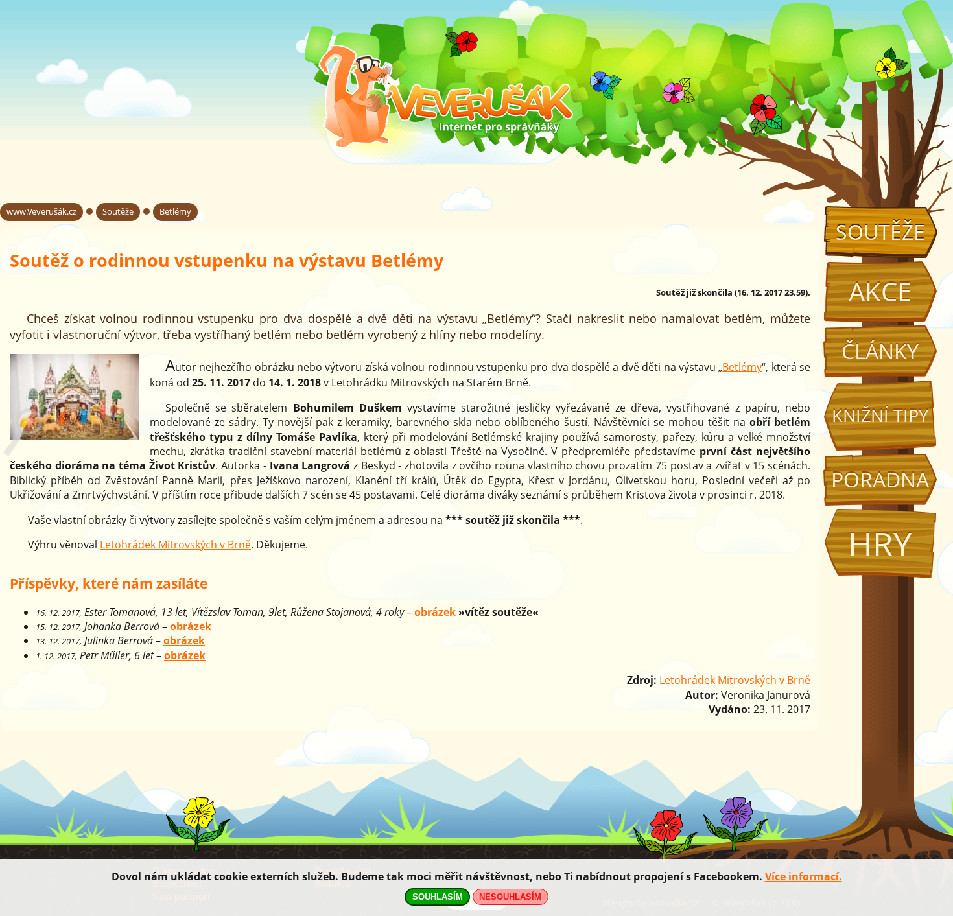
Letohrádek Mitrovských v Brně (175, 544)
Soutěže (880, 232)
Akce (880, 291)
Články (880, 351)
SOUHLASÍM (437, 897)
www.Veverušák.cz (41, 211)
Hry (880, 543)
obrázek (435, 612)
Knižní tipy (880, 415)
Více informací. (803, 876)
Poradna (880, 479)
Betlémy (175, 211)
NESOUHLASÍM (510, 897)
